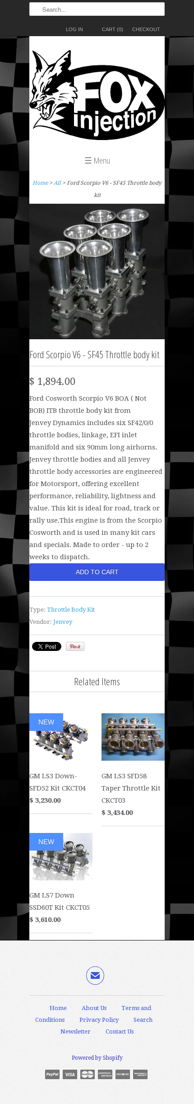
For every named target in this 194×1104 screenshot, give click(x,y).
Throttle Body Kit (71, 609)
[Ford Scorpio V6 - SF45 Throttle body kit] (97, 337)
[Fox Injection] (97, 97)
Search (143, 1019)
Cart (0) (112, 29)
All (57, 183)
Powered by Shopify (97, 1058)
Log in (74, 29)
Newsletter (75, 1031)
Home (58, 1008)
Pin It (75, 646)
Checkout (146, 29)
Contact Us (120, 1031)
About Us (94, 1008)
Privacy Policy (99, 1019)
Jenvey (62, 621)
